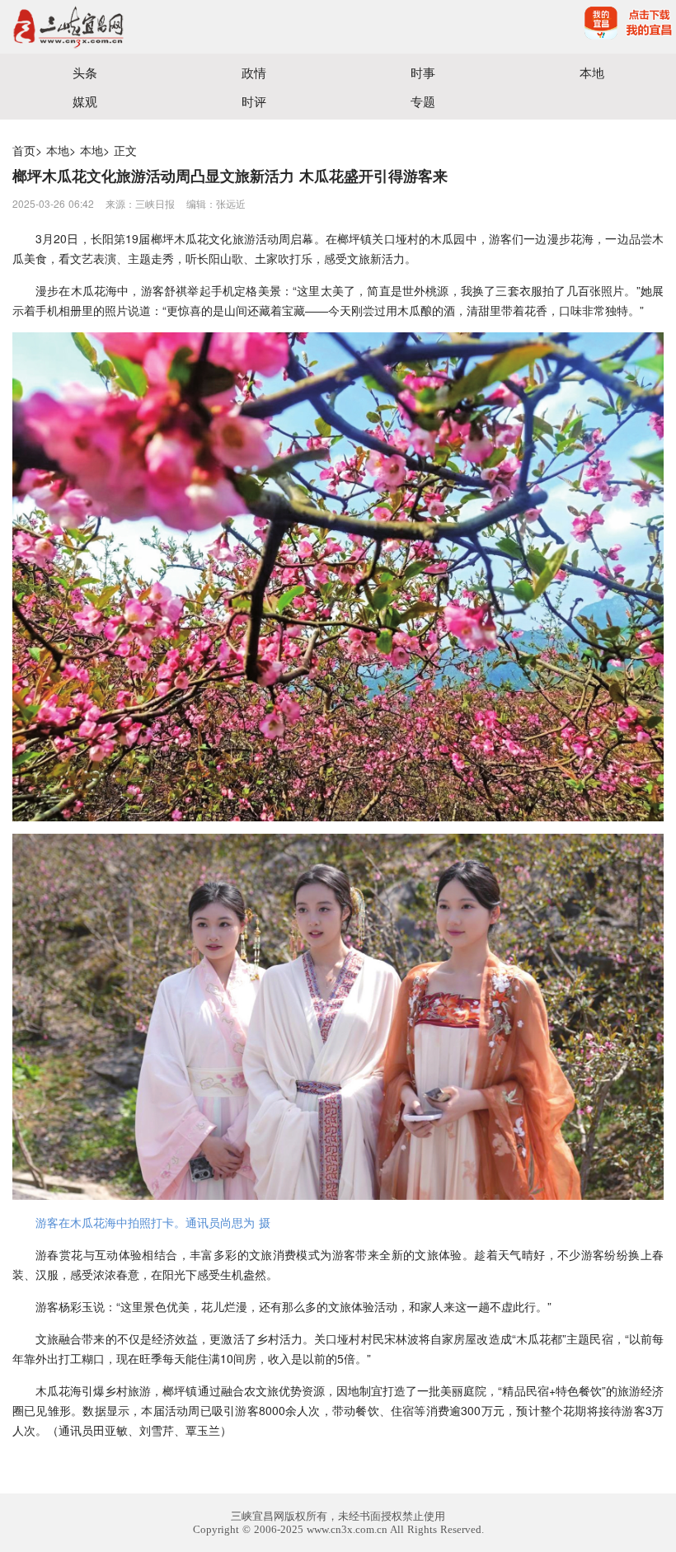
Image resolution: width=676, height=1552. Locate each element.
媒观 (85, 101)
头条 (85, 72)
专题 (423, 101)
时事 (423, 72)
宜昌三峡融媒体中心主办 (169, 27)
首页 (23, 150)
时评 (254, 101)
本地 (592, 72)
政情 (254, 72)
